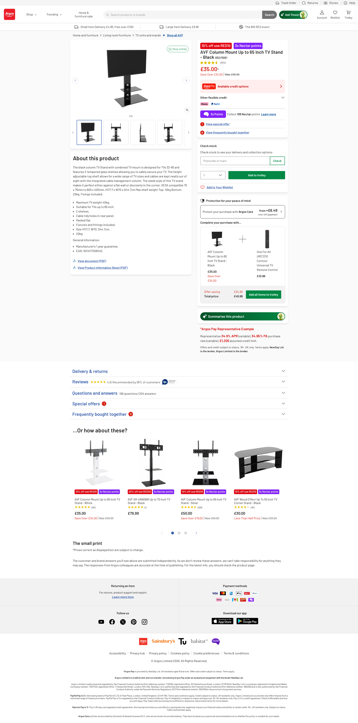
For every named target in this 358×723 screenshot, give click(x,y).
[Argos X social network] (122, 621)
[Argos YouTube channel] (101, 621)
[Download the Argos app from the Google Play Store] (247, 623)
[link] (242, 123)
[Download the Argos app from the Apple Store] (222, 623)
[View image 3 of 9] (143, 132)
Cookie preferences (206, 653)
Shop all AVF (175, 35)
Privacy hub (137, 653)
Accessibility (117, 653)
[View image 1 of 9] (89, 132)
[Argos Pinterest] (133, 621)
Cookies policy (180, 653)
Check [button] (277, 160)
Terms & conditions (236, 653)
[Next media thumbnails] (188, 132)
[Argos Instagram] (144, 621)
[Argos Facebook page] (112, 621)
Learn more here (123, 597)
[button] (178, 49)
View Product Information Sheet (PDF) (103, 267)
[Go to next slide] (186, 80)
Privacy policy (158, 653)
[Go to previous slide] (75, 80)
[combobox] (182, 15)
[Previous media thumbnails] (72, 132)
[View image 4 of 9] (169, 132)
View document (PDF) (92, 261)
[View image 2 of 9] (116, 132)
